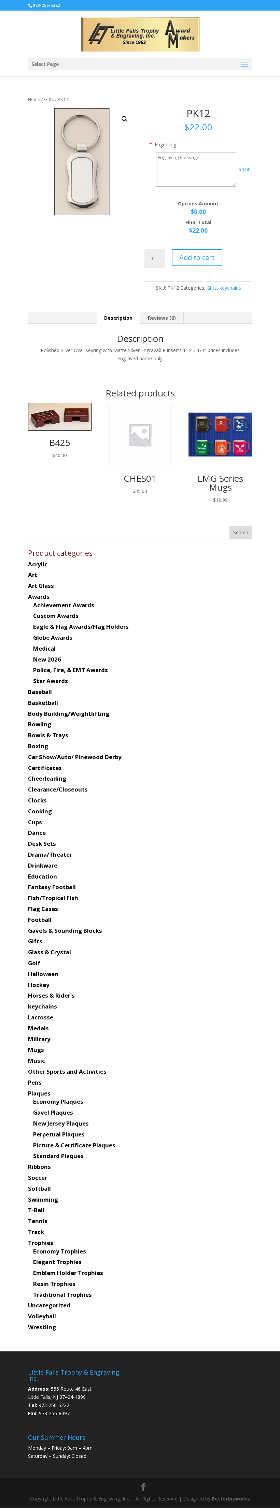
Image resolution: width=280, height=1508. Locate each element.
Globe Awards (52, 637)
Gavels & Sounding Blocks (65, 930)
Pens (35, 1082)
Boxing (38, 746)
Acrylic (37, 564)
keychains (230, 288)
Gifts (49, 99)
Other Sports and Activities (67, 1071)
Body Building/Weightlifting (68, 713)
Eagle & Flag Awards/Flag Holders (81, 626)
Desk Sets (42, 843)
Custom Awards (56, 616)
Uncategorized (49, 1305)
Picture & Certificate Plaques (74, 1145)
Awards (39, 596)
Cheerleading (47, 778)
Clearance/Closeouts (58, 789)
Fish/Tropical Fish (53, 898)
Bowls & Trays (48, 735)
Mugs (36, 1050)
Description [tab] (118, 318)
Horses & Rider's (51, 995)
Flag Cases (43, 909)
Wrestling (42, 1327)
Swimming (43, 1199)
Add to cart (197, 257)
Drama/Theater (50, 854)
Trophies (40, 1243)
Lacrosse (40, 1017)
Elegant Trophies (57, 1262)
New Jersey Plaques (61, 1123)
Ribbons (39, 1167)
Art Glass (41, 586)
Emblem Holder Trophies (68, 1273)
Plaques (39, 1093)
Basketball (43, 703)
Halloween (43, 974)
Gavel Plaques (53, 1112)
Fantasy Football (52, 887)
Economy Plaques (58, 1101)
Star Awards (50, 681)
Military (39, 1039)
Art (32, 575)
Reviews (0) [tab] (162, 318)
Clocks (37, 800)
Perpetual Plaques (59, 1134)
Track (36, 1232)
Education (42, 876)
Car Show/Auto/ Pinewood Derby (75, 757)
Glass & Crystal (49, 952)
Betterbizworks (230, 1498)
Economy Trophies (59, 1251)
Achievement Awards (63, 605)
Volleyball (42, 1316)
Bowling (39, 724)
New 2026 (47, 659)
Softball (39, 1188)
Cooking (40, 811)
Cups (35, 822)
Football (40, 920)
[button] (124, 119)
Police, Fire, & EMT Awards (70, 670)
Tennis (37, 1221)
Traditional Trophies (62, 1295)
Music (36, 1060)
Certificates (45, 768)
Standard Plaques (58, 1156)
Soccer (37, 1177)
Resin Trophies (54, 1284)
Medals (38, 1028)
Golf (34, 963)
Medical (44, 648)
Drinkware (42, 865)
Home (34, 99)
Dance (37, 833)
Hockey (39, 985)
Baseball (40, 692)
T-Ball (36, 1210)
